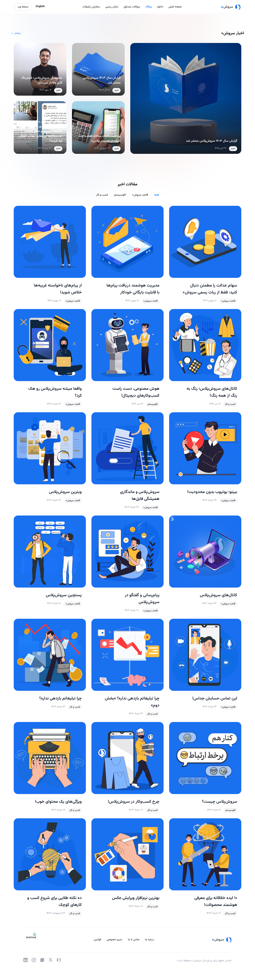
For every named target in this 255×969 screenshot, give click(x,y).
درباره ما (149, 939)
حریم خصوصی (114, 939)
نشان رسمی (111, 7)
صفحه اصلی (175, 7)
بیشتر (17, 33)
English (40, 6)
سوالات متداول (132, 7)
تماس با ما (133, 939)
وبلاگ (148, 7)
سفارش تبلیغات (91, 7)
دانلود (160, 7)
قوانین (97, 939)
